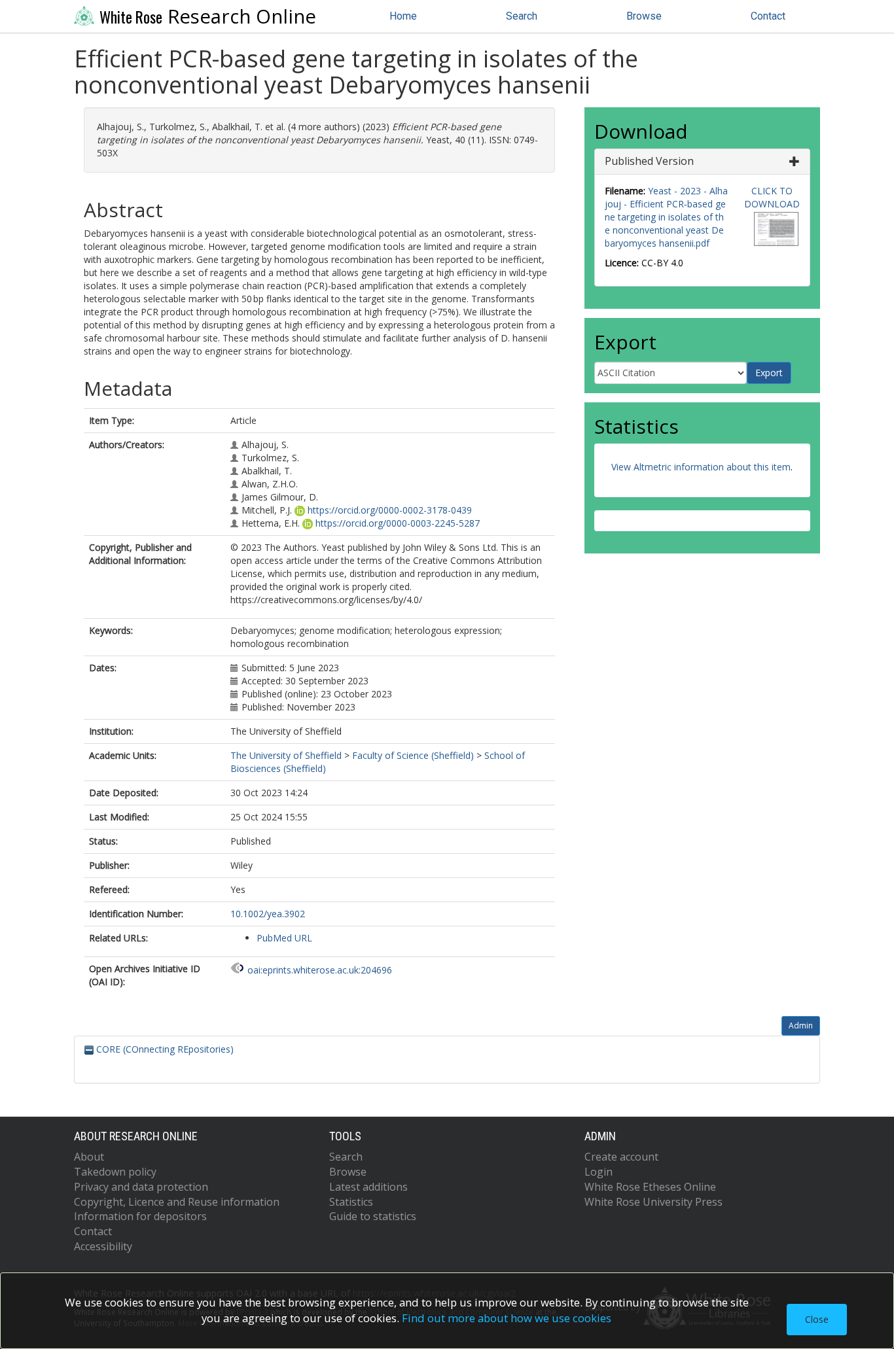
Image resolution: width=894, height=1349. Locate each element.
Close (817, 1319)
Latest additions (368, 1187)
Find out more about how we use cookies (506, 1317)
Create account (621, 1156)
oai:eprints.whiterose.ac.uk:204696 (319, 970)
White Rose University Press (653, 1202)
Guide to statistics (372, 1216)
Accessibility (103, 1246)
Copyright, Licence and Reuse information (176, 1202)
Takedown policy (115, 1172)
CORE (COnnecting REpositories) (164, 1049)
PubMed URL (284, 938)
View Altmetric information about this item (701, 467)
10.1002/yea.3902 (267, 913)
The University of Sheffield (286, 755)
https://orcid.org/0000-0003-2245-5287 (397, 523)
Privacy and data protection (141, 1187)
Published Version (649, 161)
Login (598, 1172)
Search (521, 16)
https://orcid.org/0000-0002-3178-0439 (390, 510)
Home (403, 16)
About (89, 1156)
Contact (768, 16)
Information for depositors (140, 1216)
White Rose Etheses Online (650, 1187)
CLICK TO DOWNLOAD (772, 197)
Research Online (207, 16)
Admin (801, 1025)
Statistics (351, 1202)
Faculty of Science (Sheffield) (413, 755)
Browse (644, 16)
